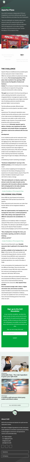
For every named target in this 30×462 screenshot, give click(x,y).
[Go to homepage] (4, 2)
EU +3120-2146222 (7, 436)
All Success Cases (15, 405)
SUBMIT (15, 338)
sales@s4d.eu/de (6, 442)
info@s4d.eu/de (6, 440)
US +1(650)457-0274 (7, 438)
